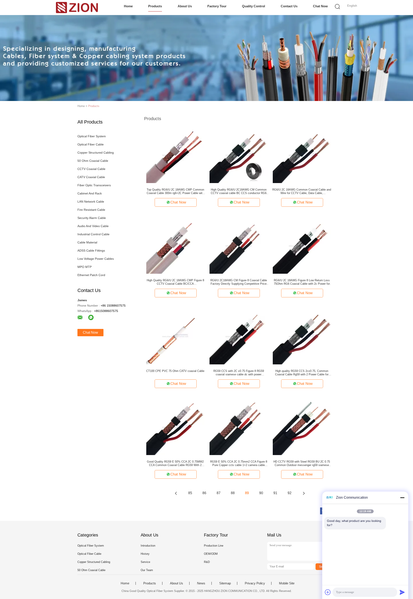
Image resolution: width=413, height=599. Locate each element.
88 (233, 493)
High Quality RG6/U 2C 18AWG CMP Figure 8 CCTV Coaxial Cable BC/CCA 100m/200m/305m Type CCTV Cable (175, 282)
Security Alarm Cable (91, 218)
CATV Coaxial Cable (91, 177)
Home (128, 6)
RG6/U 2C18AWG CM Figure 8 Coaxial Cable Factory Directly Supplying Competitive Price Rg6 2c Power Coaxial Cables (238, 282)
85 (190, 493)
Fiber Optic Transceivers (94, 185)
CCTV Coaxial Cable (91, 169)
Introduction (148, 545)
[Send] (402, 592)
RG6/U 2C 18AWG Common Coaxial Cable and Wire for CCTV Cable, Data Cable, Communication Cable (301, 191)
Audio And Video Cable (93, 226)
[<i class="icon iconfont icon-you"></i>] (304, 493)
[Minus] (402, 497)
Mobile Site (286, 583)
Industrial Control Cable (93, 234)
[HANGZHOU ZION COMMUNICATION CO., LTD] (77, 7)
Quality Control (253, 6)
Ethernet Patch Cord (91, 275)
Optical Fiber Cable (90, 144)
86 (204, 493)
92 (289, 493)
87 (218, 493)
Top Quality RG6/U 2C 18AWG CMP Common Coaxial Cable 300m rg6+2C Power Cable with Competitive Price (175, 191)
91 (275, 493)
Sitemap (225, 583)
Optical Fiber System (91, 136)
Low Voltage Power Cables (95, 258)
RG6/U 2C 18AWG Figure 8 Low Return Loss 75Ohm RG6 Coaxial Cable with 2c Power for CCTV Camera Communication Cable (302, 282)
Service (145, 562)
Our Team (147, 570)
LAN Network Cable (90, 201)
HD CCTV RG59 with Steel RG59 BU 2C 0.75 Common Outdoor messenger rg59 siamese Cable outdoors (301, 463)
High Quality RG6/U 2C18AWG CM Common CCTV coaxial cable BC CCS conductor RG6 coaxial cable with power (239, 191)
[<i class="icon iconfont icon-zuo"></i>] (176, 493)
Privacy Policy (255, 583)
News (201, 583)
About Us (185, 6)
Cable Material (87, 242)
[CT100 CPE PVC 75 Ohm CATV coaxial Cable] (175, 335)
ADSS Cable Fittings (91, 250)
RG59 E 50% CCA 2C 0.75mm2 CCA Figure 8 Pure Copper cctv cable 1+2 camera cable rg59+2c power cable (238, 463)
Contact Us (289, 6)
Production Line (213, 545)
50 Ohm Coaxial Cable (92, 160)
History (145, 553)
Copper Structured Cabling (95, 152)
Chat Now (320, 6)
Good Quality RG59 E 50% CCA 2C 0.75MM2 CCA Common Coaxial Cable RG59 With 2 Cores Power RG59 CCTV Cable (175, 463)
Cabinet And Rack (89, 193)
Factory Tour (217, 6)
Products (155, 6)
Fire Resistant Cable (91, 209)
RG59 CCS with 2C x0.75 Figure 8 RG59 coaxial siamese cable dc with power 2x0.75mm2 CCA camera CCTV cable (238, 372)
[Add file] (328, 592)
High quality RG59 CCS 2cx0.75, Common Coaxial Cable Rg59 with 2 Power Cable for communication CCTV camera (301, 372)
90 (261, 493)
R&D (207, 562)
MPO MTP (84, 267)
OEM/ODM (211, 553)
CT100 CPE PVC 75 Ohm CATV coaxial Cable (175, 371)
